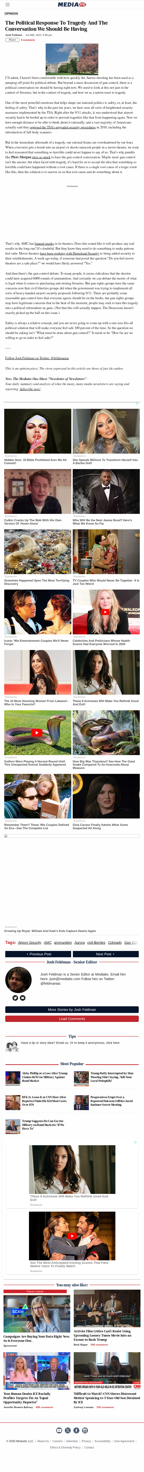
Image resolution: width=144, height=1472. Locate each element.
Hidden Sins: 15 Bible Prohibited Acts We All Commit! (35, 461)
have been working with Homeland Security (69, 253)
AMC (47, 942)
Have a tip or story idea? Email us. (45, 1043)
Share (12, 39)
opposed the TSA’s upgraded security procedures (63, 127)
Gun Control (133, 942)
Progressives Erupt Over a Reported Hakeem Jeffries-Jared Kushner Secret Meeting (112, 1101)
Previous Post (40, 954)
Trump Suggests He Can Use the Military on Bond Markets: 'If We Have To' (43, 1125)
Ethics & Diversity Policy (65, 1447)
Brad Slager (81, 1344)
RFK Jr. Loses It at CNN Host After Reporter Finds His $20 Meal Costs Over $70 (44, 1101)
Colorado (115, 942)
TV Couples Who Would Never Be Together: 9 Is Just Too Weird (106, 582)
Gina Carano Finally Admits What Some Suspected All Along (100, 826)
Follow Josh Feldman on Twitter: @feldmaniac (37, 358)
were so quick (41, 157)
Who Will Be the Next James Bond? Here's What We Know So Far (102, 522)
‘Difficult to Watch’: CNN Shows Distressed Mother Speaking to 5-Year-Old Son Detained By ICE (107, 1398)
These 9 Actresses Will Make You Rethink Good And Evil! (106, 702)
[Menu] (9, 4)
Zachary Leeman (84, 1407)
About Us (43, 1441)
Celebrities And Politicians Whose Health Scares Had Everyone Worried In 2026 (101, 642)
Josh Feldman (13, 35)
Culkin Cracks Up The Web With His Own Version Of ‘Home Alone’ (32, 522)
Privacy (86, 1441)
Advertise (72, 1441)
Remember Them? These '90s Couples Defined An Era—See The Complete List (36, 826)
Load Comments (72, 1019)
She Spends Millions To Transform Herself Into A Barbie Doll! (105, 461)
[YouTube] (59, 1430)
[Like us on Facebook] (76, 1430)
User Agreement (124, 1441)
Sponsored (10, 1345)
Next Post (103, 954)
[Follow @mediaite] (68, 1430)
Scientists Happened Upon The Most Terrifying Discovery (36, 582)
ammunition (63, 942)
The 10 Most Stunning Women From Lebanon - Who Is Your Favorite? (36, 702)
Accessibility (102, 1441)
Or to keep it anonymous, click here (94, 1043)
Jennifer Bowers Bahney (18, 1407)
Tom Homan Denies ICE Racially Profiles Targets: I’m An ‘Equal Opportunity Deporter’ (27, 1398)
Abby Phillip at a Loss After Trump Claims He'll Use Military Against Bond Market (44, 1077)
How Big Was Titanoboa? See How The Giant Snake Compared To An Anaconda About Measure (104, 765)
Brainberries (11, 456)
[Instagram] (85, 1430)
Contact (89, 1447)
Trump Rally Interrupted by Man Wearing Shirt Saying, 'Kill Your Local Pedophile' (112, 1077)
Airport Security (29, 942)
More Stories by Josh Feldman (72, 1010)
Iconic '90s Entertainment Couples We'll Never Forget (36, 642)
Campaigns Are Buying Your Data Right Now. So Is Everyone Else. (37, 1338)
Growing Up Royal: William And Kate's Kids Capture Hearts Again (50, 931)
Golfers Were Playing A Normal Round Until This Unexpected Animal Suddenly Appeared (35, 763)
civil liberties (96, 942)
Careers (58, 1441)
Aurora (79, 942)
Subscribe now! (30, 388)
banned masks (44, 243)
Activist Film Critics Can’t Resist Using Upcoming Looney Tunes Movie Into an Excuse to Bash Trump (102, 1335)
